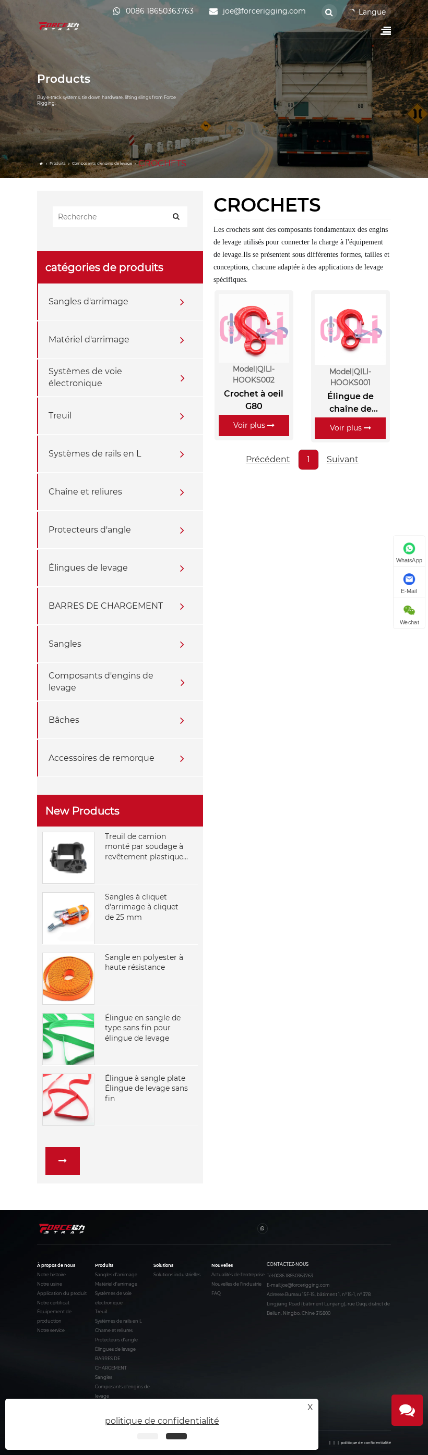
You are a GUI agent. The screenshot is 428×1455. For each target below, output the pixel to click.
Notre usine (49, 1284)
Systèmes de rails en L (95, 454)
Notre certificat (53, 1302)
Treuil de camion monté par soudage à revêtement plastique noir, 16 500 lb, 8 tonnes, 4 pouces (144, 847)
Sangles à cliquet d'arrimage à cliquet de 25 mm (142, 907)
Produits (58, 163)
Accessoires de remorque (101, 758)
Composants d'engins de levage (102, 163)
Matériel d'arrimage (89, 339)
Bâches (64, 720)
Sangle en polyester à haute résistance (144, 962)
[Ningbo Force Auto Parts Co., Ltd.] (59, 26)
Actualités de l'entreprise (238, 1274)
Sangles (65, 644)
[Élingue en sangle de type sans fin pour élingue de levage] (68, 1038)
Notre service (51, 1330)
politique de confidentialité (366, 1443)
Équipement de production (54, 1316)
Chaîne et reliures (85, 492)
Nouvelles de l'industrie (236, 1284)
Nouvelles (222, 1265)
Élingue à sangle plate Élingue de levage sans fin (146, 1088)
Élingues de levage (88, 568)
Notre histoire (51, 1274)
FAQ (216, 1293)
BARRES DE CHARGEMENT (106, 606)
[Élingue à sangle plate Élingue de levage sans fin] (68, 1098)
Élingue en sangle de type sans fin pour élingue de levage (143, 1028)
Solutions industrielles (176, 1274)
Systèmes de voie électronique (85, 377)
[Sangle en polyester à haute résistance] (68, 977)
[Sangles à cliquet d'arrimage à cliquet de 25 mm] (68, 917)
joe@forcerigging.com (305, 1285)
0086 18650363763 (293, 1275)
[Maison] (41, 163)
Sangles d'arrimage (88, 301)
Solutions (163, 1265)
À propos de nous (56, 1265)
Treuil (60, 416)
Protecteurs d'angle (90, 530)
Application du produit (62, 1293)
